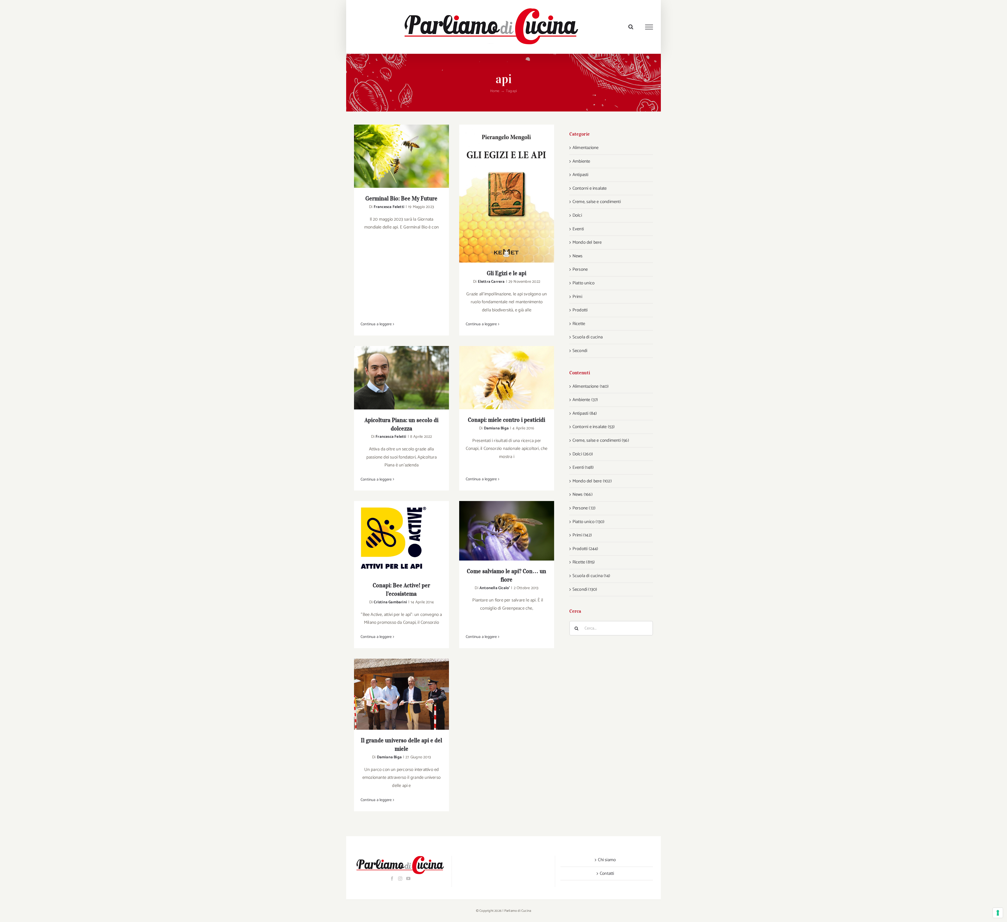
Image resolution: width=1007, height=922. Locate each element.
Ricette (578, 323)
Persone (580, 269)
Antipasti (580, 174)
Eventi (578, 229)
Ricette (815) (583, 562)
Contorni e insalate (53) (593, 426)
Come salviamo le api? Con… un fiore (500, 531)
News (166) (582, 494)
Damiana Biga (496, 428)
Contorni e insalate (589, 188)
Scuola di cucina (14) (591, 575)
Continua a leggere (376, 324)
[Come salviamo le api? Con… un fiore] (506, 531)
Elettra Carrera (491, 281)
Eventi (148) (583, 467)
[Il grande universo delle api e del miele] (401, 694)
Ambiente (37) (585, 399)
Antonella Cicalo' (494, 588)
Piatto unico (583, 283)
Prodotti (580, 310)
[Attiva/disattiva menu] (649, 27)
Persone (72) (584, 508)
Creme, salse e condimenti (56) (600, 440)
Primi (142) (582, 535)
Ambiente (581, 161)
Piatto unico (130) (588, 521)
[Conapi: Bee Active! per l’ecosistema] (401, 538)
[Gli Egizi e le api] (506, 194)
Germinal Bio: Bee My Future (395, 156)
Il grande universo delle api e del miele (395, 694)
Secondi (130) (584, 589)
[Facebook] (392, 878)
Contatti (607, 873)
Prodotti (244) (585, 548)
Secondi (579, 350)
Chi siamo (607, 860)
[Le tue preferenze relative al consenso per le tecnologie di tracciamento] (998, 913)
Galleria (408, 156)
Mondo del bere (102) (592, 481)
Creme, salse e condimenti (596, 201)
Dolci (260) (582, 454)
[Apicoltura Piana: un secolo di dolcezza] (401, 377)
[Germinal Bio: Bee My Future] (401, 156)
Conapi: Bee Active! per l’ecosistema (395, 538)
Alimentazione (585, 147)
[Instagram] (400, 878)
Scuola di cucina (587, 337)
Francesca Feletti (389, 207)
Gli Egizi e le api (500, 194)
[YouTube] (408, 878)
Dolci (577, 215)
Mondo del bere (587, 242)
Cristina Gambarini (390, 602)
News (577, 256)
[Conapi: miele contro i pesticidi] (506, 377)
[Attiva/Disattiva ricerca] (630, 26)
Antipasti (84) (584, 413)
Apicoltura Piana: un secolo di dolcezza (395, 378)
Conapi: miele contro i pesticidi (500, 377)
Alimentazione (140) (590, 386)
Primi (577, 296)
